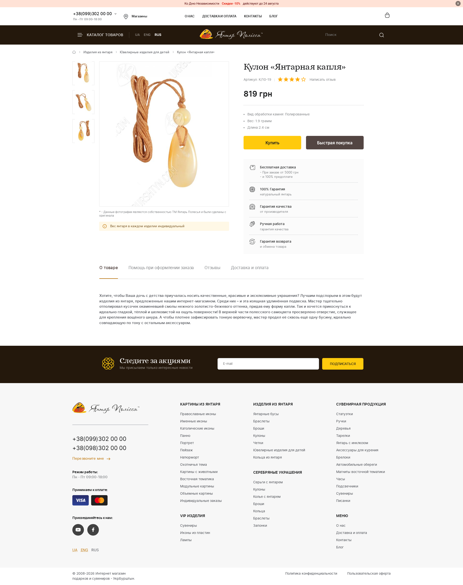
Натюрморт (189, 457)
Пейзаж (186, 450)
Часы (340, 479)
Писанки (343, 501)
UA (137, 35)
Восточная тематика (197, 479)
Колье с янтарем (267, 497)
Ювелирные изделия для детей (144, 52)
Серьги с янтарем (268, 482)
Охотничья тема (193, 464)
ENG (147, 35)
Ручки (341, 421)
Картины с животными (199, 472)
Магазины (139, 16)
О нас (190, 16)
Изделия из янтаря (97, 52)
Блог (273, 16)
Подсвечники (347, 486)
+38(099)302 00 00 (92, 14)
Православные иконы (198, 414)
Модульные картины (197, 486)
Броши (258, 428)
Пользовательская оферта (369, 573)
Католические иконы (197, 428)
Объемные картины (196, 493)
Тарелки (343, 436)
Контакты (253, 16)
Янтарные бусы (266, 414)
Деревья (343, 428)
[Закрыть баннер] (458, 3)
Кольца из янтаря (267, 457)
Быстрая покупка (334, 143)
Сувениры (188, 525)
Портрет (187, 443)
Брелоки (343, 457)
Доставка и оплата (219, 16)
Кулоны (259, 436)
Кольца (259, 511)
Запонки (260, 525)
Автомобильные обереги (356, 464)
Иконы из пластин (195, 533)
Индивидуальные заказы (201, 501)
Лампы (186, 540)
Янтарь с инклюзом (352, 443)
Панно (185, 436)
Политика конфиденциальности (311, 573)
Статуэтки (344, 414)
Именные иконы (193, 421)
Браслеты (261, 421)
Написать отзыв (323, 79)
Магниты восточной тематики (360, 472)
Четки (258, 443)
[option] (83, 73)
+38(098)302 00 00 (99, 448)
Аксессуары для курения (357, 450)
